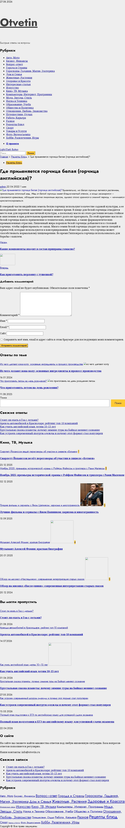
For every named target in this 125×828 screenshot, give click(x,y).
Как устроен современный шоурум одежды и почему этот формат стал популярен (51, 433)
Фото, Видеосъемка (18, 134)
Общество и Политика (20, 107)
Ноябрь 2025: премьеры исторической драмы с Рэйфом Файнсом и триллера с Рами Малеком (52, 468)
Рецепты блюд (15, 124)
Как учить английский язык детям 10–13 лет (28, 426)
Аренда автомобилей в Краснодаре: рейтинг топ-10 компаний (39, 423)
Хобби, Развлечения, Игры (22, 137)
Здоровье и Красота (18, 81)
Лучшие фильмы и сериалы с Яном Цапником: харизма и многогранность (40, 505)
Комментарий (10, 315)
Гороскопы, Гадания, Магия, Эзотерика (30, 71)
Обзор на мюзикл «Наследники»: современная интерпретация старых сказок (42, 579)
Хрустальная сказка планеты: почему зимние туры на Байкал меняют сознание (50, 430)
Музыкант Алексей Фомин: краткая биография (25, 542)
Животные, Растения (19, 77)
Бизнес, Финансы (17, 61)
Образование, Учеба (18, 104)
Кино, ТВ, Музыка (17, 91)
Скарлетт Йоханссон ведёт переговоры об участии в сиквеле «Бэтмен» (38, 451)
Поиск (3, 397)
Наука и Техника (16, 101)
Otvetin (19, 22)
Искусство (12, 87)
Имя (3, 321)
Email (4, 327)
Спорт (10, 127)
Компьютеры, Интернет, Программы (29, 94)
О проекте (12, 143)
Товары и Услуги (16, 131)
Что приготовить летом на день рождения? (23, 381)
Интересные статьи (18, 84)
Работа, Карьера (16, 117)
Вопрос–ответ (14, 64)
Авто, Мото (13, 57)
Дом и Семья (14, 74)
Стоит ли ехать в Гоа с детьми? (19, 420)
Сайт (3, 333)
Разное (10, 121)
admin (3, 186)
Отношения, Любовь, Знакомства (26, 111)
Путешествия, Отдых (19, 114)
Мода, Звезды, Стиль (19, 97)
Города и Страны (16, 67)
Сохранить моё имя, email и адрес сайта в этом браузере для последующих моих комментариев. (64, 339)
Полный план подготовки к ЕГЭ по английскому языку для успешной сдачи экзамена (46, 715)
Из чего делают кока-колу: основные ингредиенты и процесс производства (41, 364)
